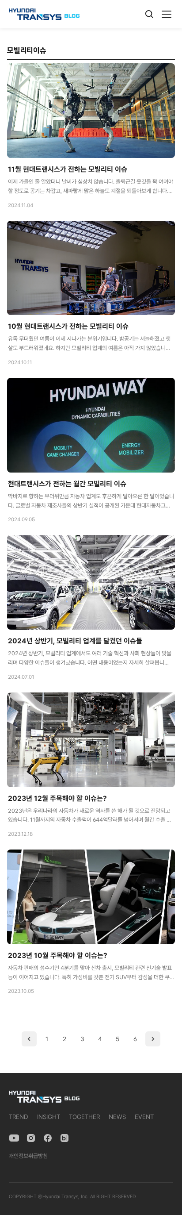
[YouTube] (14, 1138)
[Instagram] (31, 1138)
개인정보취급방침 (28, 1156)
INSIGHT (48, 1116)
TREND (18, 1116)
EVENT (144, 1116)
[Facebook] (47, 1138)
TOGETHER (84, 1116)
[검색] (149, 14)
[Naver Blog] (64, 1138)
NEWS (117, 1116)
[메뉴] (166, 14)
